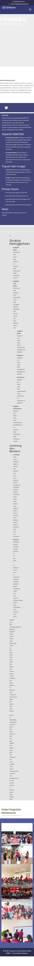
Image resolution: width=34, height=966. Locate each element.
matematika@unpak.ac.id (19, 4)
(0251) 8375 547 (19, 2)
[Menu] (30, 9)
